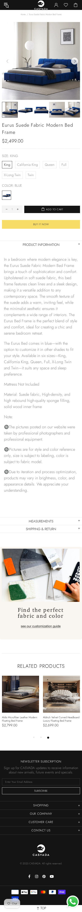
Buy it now (41, 224)
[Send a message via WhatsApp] (72, 902)
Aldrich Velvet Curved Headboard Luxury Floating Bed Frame (61, 719)
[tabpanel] (20, 705)
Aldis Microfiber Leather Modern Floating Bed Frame (19, 719)
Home (23, 14)
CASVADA (41, 850)
